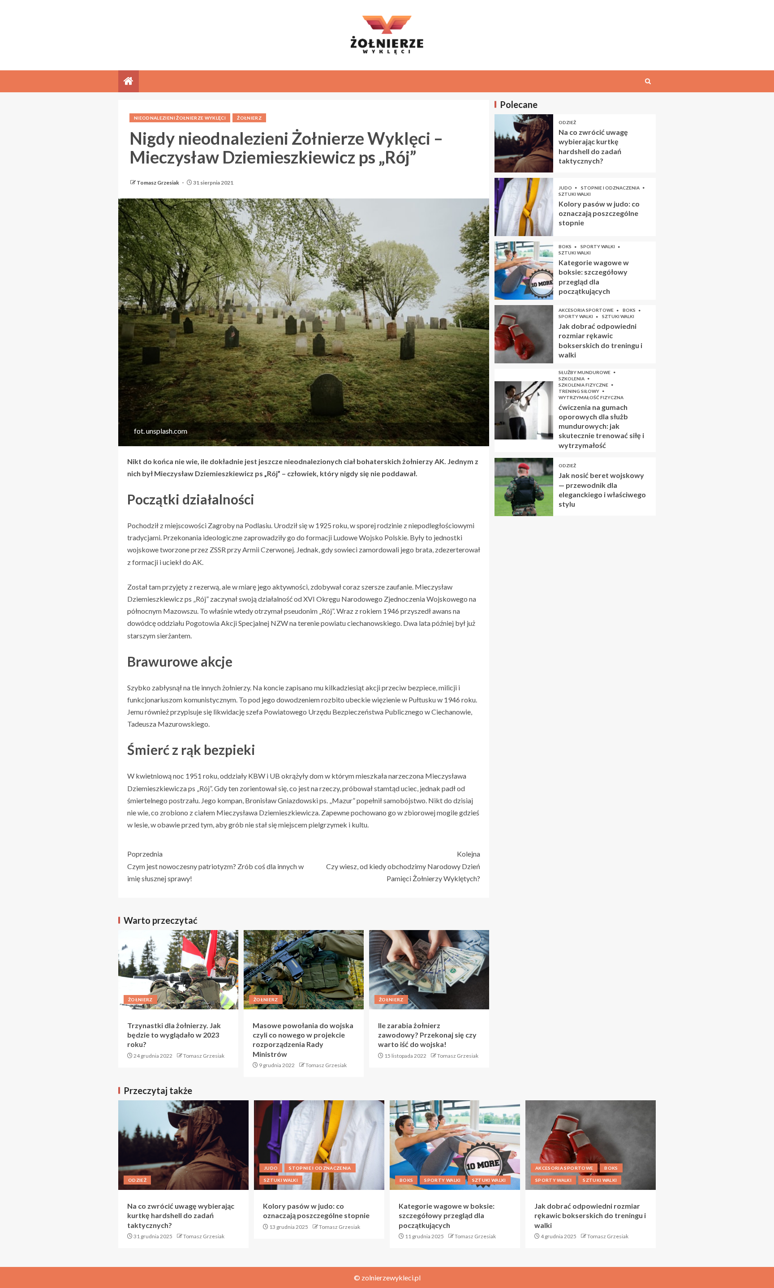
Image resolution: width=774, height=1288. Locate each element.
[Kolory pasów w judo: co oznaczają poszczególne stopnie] (523, 207)
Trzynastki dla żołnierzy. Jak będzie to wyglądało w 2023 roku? (174, 1035)
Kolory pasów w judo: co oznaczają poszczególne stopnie (599, 213)
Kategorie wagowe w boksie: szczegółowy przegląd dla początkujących (446, 1215)
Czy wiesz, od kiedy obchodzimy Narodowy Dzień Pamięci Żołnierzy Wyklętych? (403, 865)
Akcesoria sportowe (587, 310)
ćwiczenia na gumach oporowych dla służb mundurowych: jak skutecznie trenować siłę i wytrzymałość (601, 426)
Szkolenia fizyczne (584, 385)
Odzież (567, 122)
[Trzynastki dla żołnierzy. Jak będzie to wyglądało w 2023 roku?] (178, 969)
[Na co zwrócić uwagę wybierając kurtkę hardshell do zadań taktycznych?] (523, 143)
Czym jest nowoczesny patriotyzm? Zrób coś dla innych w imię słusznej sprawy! (215, 865)
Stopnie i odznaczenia (611, 187)
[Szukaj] (648, 81)
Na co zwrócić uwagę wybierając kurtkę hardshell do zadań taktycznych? (180, 1215)
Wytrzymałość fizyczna (591, 397)
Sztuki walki (575, 194)
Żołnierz (249, 118)
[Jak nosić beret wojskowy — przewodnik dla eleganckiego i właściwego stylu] (523, 487)
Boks (565, 247)
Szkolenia (572, 378)
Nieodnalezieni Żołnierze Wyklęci (180, 118)
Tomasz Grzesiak (158, 182)
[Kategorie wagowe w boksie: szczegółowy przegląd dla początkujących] (523, 270)
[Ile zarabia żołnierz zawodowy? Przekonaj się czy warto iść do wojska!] (429, 969)
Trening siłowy (579, 391)
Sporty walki (598, 247)
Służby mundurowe (585, 372)
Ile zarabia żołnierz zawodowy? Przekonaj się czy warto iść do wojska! (427, 1035)
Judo (566, 187)
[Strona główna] (128, 81)
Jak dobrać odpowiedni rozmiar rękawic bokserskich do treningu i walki (590, 1215)
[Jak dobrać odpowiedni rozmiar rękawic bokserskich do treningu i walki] (523, 334)
